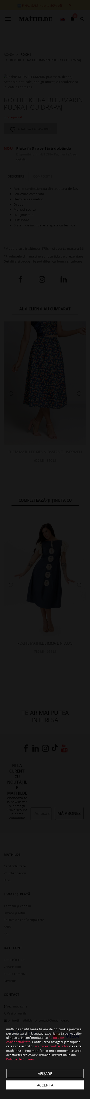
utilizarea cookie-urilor (51, 1046)
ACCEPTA (45, 1084)
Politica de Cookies (20, 1059)
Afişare (45, 1073)
